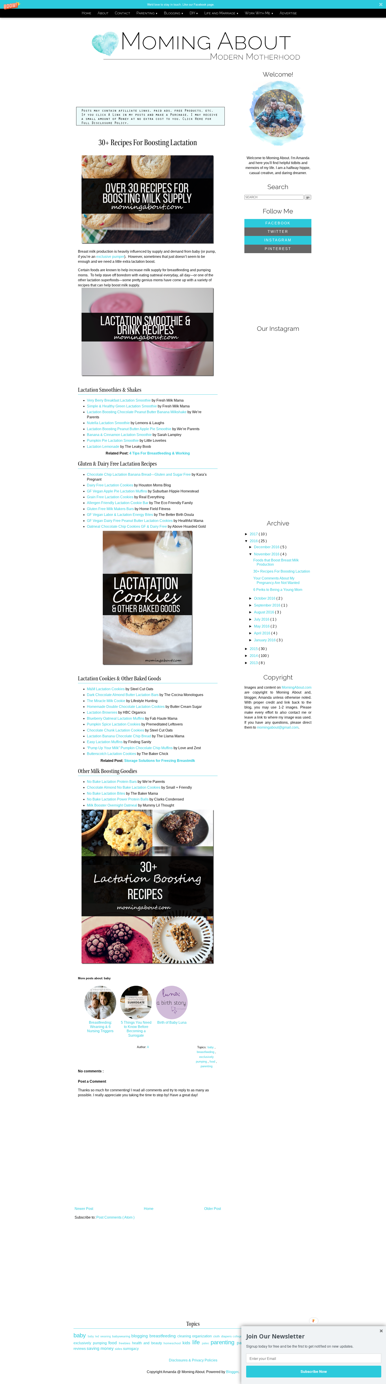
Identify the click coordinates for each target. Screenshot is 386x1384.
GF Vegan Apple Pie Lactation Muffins (117, 491)
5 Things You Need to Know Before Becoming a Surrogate (136, 1029)
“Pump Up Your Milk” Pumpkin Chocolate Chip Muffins (130, 748)
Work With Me (259, 13)
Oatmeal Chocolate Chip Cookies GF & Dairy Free (127, 526)
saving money (100, 1348)
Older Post (212, 1209)
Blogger (232, 1372)
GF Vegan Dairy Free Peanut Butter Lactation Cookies (130, 521)
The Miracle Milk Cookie (106, 701)
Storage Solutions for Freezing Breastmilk (159, 761)
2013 (254, 663)
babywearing (121, 1336)
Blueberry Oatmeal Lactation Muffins (115, 718)
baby (211, 1047)
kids (186, 1342)
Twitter (278, 231)
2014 (254, 656)
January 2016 (265, 640)
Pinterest (278, 249)
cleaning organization (194, 1336)
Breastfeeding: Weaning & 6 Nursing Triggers (100, 1027)
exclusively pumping (90, 1343)
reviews (79, 1349)
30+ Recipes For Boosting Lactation (281, 571)
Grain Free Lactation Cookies (110, 497)
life (196, 1342)
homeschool (172, 1343)
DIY (194, 13)
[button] (193, 4)
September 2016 (267, 605)
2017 (254, 534)
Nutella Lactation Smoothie (108, 423)
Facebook (278, 223)
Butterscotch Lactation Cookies (111, 754)
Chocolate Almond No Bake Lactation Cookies (123, 787)
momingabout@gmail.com (277, 727)
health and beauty (147, 1343)
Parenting (147, 13)
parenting (206, 1066)
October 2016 (265, 598)
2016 (254, 541)
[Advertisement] (153, 89)
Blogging (173, 13)
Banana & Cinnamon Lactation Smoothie (119, 435)
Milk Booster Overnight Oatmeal (112, 805)
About (103, 13)
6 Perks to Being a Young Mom (277, 590)
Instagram (278, 240)
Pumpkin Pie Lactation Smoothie (113, 440)
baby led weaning (99, 1336)
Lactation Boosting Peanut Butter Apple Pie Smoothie (129, 429)
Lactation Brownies (102, 712)
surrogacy (131, 1349)
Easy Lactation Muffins (105, 742)
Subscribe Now (313, 1371)
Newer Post (84, 1209)
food (213, 1061)
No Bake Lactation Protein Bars (112, 782)
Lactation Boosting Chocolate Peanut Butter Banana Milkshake (137, 412)
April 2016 (262, 633)
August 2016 (264, 612)
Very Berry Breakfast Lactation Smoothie (119, 400)
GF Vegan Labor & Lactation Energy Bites (120, 515)
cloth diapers (222, 1336)
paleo (205, 1343)
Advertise (288, 13)
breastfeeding (206, 1052)
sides (118, 1349)
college (237, 1336)
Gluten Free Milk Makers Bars (110, 509)
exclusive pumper (110, 256)
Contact (122, 13)
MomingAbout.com (296, 687)
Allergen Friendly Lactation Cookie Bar (117, 503)
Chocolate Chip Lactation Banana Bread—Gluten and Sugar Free (139, 474)
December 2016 (267, 547)
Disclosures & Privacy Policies (193, 1360)
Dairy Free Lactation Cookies (110, 485)
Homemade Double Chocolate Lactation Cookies (126, 707)
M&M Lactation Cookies (106, 689)
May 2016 (262, 626)
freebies (124, 1343)
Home (86, 13)
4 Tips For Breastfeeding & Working (159, 453)
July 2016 (262, 619)
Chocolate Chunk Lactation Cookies (115, 730)
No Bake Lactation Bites (106, 793)
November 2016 (267, 554)
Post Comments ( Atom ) (115, 1217)
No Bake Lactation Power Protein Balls (118, 799)
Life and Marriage (221, 13)
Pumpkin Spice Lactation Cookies (114, 724)
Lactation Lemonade (103, 446)
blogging (139, 1336)
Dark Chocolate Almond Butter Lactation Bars (123, 695)
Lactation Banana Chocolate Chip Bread (119, 736)
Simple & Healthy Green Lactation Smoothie (122, 406)
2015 (254, 649)
